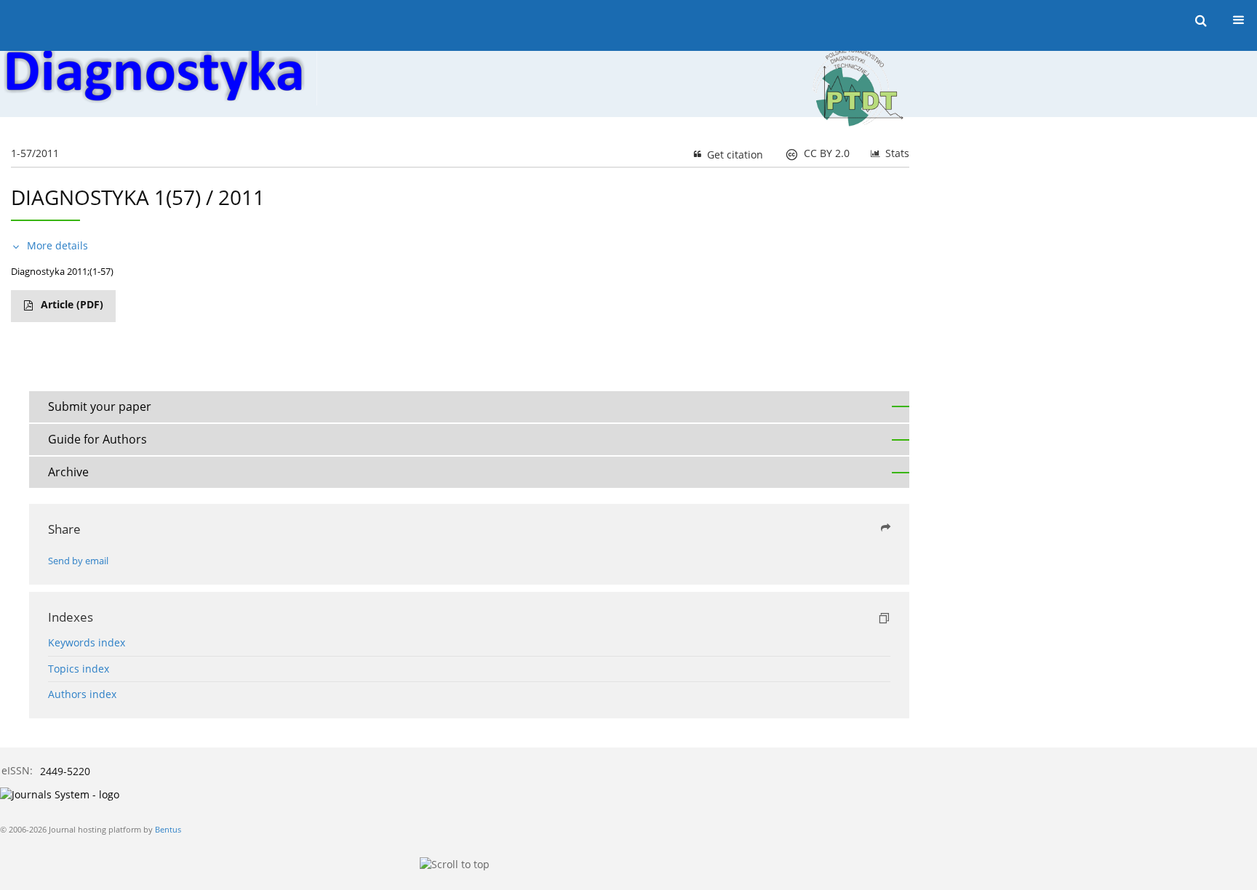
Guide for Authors (97, 439)
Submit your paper (99, 406)
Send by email (78, 561)
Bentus (168, 829)
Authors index (82, 694)
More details (57, 245)
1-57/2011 (35, 153)
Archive (68, 472)
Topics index (78, 668)
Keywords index (86, 642)
